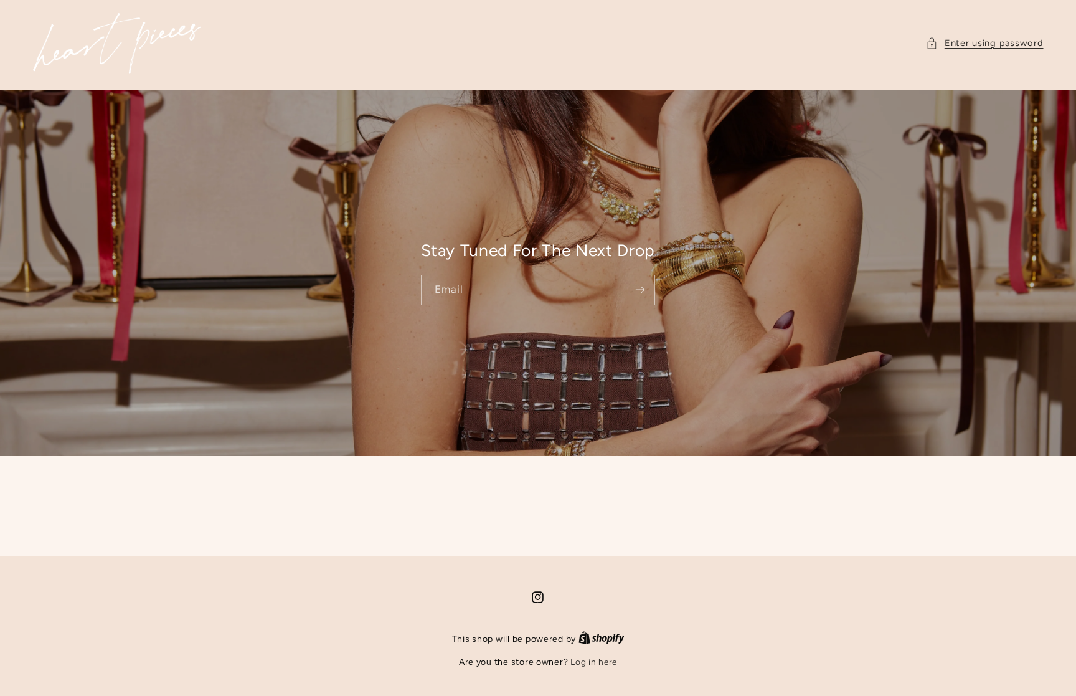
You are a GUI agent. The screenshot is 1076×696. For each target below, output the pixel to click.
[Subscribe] (640, 290)
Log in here (593, 662)
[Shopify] (601, 639)
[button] (984, 44)
